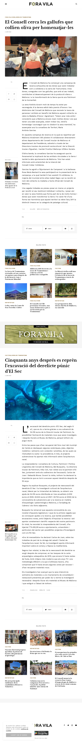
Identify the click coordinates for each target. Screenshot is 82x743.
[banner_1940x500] (41, 334)
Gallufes (32, 209)
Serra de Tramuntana (23, 17)
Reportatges (9, 302)
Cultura (58, 268)
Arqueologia (34, 590)
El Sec (48, 590)
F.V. (11, 82)
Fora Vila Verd (10, 17)
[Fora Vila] (41, 4)
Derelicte (42, 590)
